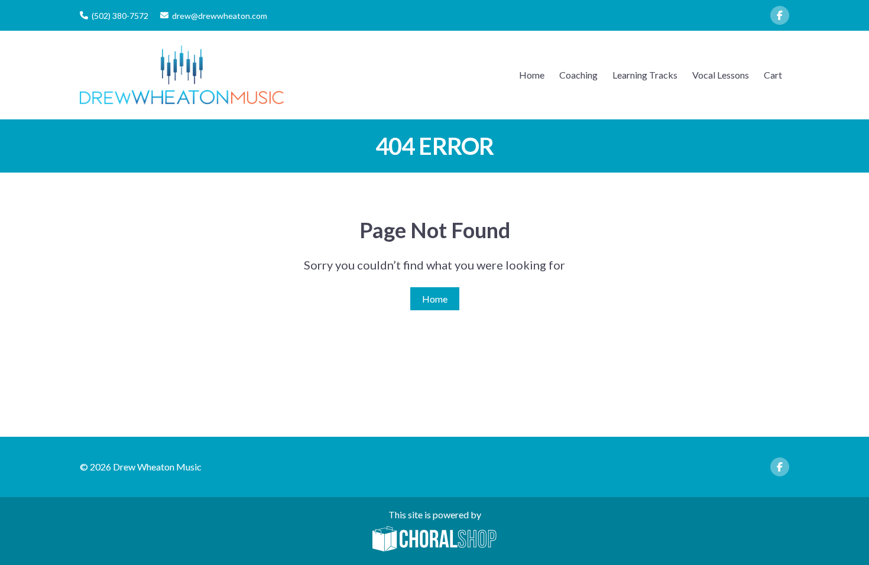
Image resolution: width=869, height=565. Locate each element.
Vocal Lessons (720, 74)
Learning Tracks (644, 74)
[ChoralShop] (434, 539)
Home (531, 74)
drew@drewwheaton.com (219, 16)
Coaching (578, 74)
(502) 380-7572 (120, 16)
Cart (773, 74)
